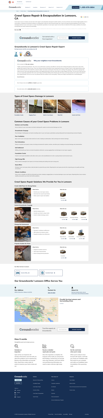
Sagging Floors (32, 115)
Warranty (53, 393)
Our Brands (53, 386)
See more (17, 29)
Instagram (19, 396)
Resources (42, 7)
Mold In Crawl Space (48, 115)
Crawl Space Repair (37, 386)
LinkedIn (18, 392)
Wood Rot (60, 115)
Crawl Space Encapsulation (38, 393)
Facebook (18, 390)
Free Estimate (75, 7)
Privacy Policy (50, 414)
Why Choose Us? (54, 376)
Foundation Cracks (19, 115)
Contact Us (59, 7)
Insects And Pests (76, 115)
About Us (51, 7)
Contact (18, 380)
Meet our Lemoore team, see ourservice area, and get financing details (79, 293)
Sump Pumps (35, 396)
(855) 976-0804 (51, 292)
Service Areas (23, 11)
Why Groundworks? (55, 396)
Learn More (63, 200)
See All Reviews (20, 76)
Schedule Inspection (76, 37)
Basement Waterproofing (38, 380)
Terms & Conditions (58, 414)
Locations (35, 7)
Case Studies (72, 380)
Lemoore (62, 303)
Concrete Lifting (36, 390)
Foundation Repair (36, 383)
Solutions (27, 7)
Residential (19, 1)
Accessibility (65, 414)
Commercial (28, 1)
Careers (52, 380)
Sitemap (70, 414)
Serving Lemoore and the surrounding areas (25, 49)
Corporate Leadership (55, 383)
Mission (52, 390)
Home (17, 11)
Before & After (72, 383)
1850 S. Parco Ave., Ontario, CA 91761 (23, 292)
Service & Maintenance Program (57, 400)
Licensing (86, 414)
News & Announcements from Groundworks (78, 386)
